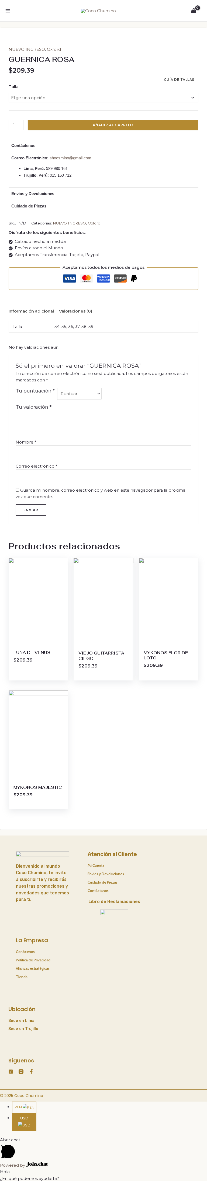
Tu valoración (33, 407)
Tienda (21, 976)
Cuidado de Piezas (103, 882)
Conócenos (25, 951)
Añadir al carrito (113, 125)
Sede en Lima (21, 1020)
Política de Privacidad (33, 960)
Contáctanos (98, 890)
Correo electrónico (36, 466)
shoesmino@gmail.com (70, 158)
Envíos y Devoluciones (106, 873)
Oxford (54, 49)
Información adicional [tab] (31, 311)
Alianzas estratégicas (33, 968)
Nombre (26, 442)
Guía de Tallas (179, 80)
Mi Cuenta (96, 865)
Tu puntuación (35, 391)
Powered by (13, 1165)
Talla (14, 86)
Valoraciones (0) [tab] (75, 311)
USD (24, 1118)
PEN (19, 1107)
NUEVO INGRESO (27, 49)
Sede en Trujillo (23, 1028)
